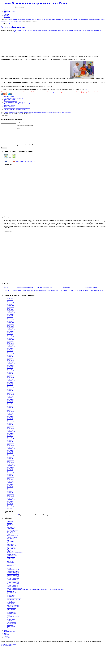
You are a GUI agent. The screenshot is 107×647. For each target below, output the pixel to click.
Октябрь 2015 (10, 413)
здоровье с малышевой (13, 515)
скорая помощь (11, 609)
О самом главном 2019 (13, 582)
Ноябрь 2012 (10, 463)
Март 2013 (10, 457)
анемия (10, 287)
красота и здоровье (12, 564)
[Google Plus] (4, 94)
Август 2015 (10, 416)
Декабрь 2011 (10, 478)
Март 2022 (10, 304)
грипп (53, 287)
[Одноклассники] (6, 94)
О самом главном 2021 (13, 585)
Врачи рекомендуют (12, 535)
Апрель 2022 (10, 302)
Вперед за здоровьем (12, 530)
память (52, 290)
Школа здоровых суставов (14, 627)
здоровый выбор (11, 545)
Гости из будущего (12, 537)
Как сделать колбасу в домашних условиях (15, 109)
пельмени (57, 112)
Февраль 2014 (10, 441)
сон (89, 290)
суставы (96, 290)
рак (77, 290)
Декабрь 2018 (10, 359)
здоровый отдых (11, 548)
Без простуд (10, 521)
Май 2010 (9, 505)
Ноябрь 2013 (10, 446)
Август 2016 (10, 399)
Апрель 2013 (10, 455)
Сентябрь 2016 (11, 397)
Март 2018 (10, 372)
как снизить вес (17, 290)
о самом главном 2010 (13, 569)
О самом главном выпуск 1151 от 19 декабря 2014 (17, 103)
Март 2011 (9, 491)
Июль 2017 (10, 383)
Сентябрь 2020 (11, 329)
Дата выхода (10, 538)
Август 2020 (10, 331)
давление (56, 287)
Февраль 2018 (10, 373)
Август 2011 (10, 484)
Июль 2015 (10, 417)
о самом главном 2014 (13, 575)
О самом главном (12, 19)
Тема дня (9, 618)
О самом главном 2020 (13, 584)
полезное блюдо (62, 290)
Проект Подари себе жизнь (14, 598)
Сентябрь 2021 (11, 312)
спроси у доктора (11, 613)
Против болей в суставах (13, 599)
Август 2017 (10, 382)
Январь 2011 (10, 494)
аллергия (6, 287)
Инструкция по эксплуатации (15, 552)
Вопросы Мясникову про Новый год (13, 98)
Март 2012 (10, 474)
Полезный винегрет (9, 96)
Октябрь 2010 (10, 498)
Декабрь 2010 (10, 495)
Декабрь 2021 (10, 308)
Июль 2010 (10, 502)
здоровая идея (10, 544)
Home (5, 630)
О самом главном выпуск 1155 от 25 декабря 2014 (17, 108)
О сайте (6, 15)
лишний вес (32, 290)
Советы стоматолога (12, 610)
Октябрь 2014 (10, 430)
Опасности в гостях (9, 106)
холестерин (7, 292)
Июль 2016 (10, 400)
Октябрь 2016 (10, 396)
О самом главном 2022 (13, 586)
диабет (65, 287)
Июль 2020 (10, 332)
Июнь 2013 (10, 453)
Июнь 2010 (10, 504)
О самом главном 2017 (13, 579)
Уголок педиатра (11, 622)
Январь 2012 (10, 477)
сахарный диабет (82, 290)
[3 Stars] (11, 113)
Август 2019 (10, 348)
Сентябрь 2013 (11, 448)
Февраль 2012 (10, 475)
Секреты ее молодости (13, 605)
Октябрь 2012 (10, 464)
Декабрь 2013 (10, 444)
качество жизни (11, 559)
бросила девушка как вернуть (8, 644)
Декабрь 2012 (10, 461)
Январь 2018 (10, 375)
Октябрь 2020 (10, 328)
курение (26, 290)
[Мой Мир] (11, 94)
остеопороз (48, 290)
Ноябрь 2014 (10, 429)
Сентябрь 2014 (11, 431)
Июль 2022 (10, 298)
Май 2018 (9, 369)
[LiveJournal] (13, 94)
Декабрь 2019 (10, 342)
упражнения (100, 290)
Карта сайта (7, 17)
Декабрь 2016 (10, 393)
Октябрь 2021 (10, 311)
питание (56, 290)
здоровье (72, 287)
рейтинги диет (11, 602)
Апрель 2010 (10, 506)
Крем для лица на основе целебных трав (14, 102)
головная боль (48, 287)
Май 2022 (9, 301)
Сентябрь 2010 (11, 499)
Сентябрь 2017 (11, 380)
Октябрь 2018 (10, 362)
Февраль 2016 (10, 407)
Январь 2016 (10, 409)
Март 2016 (10, 406)
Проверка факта (11, 595)
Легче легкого (10, 565)
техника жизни (11, 619)
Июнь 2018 (10, 368)
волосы (35, 287)
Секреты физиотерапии (13, 606)
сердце (87, 290)
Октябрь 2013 (10, 447)
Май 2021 (9, 318)
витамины (30, 287)
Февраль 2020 (10, 339)
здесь (87, 89)
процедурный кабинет (13, 601)
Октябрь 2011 (10, 481)
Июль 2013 (10, 451)
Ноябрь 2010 (10, 497)
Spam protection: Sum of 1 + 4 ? (25, 145)
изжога (78, 287)
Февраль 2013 (10, 458)
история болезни (11, 554)
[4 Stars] (16, 113)
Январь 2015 (10, 426)
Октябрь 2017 (10, 379)
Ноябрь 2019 (10, 344)
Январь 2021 (10, 324)
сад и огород (10, 603)
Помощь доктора (11, 593)
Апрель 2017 (10, 387)
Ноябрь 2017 (10, 378)
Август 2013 (10, 450)
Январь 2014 (10, 443)
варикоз (25, 287)
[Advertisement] (14, 44)
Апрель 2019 (10, 353)
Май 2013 (9, 454)
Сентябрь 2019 (11, 346)
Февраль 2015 (10, 424)
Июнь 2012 (10, 470)
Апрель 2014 (10, 438)
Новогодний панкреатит (10, 101)
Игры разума (10, 550)
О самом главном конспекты (52, 19)
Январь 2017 (10, 392)
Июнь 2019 (10, 351)
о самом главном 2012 (38, 19)
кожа (24, 290)
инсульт (87, 287)
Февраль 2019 (10, 356)
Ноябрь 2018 (10, 361)
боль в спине (20, 287)
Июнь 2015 (10, 419)
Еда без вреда (10, 541)
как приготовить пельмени (11, 112)
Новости (9, 568)
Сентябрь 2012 (11, 465)
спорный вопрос (11, 612)
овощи (39, 290)
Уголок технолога (11, 623)
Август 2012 (10, 467)
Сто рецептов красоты (13, 616)
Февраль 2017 (10, 390)
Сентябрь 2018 (11, 363)
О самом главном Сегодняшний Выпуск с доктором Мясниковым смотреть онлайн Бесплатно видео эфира (35, 589)
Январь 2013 (10, 460)
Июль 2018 (10, 366)
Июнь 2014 (10, 436)
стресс (92, 290)
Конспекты (28, 19)
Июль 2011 (10, 485)
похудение (67, 290)
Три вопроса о (10, 620)
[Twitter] (9, 94)
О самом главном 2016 (13, 578)
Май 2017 (9, 386)
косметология (10, 562)
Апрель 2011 (10, 489)
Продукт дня (17, 21)
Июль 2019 (10, 349)
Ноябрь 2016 (10, 395)
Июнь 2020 (10, 334)
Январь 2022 (10, 307)
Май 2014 (9, 437)
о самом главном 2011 (13, 571)
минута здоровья (11, 567)
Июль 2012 (10, 468)
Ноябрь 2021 (10, 310)
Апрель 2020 (10, 336)
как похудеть (21, 19)
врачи (8, 534)
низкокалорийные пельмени (46, 112)
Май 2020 (9, 335)
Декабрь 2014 (10, 427)
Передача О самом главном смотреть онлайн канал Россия (34, 3)
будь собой (10, 524)
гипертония (41, 287)
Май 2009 (9, 508)
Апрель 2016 (10, 404)
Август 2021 (10, 314)
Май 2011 (9, 488)
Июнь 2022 (10, 300)
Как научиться (11, 557)
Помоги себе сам (11, 592)
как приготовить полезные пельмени (29, 112)
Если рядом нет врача (12, 542)
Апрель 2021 (10, 319)
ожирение (43, 290)
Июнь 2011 (10, 487)
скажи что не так (11, 608)
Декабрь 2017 (10, 376)
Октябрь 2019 (10, 345)
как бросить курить (12, 555)
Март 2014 (10, 440)
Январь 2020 (10, 341)
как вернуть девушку (6, 645)
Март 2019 (10, 355)
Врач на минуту (11, 531)
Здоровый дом (11, 547)
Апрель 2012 (10, 472)
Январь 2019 (10, 358)
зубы (76, 287)
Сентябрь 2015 (11, 414)
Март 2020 (10, 338)
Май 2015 (9, 420)
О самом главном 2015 (13, 576)
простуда (73, 290)
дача (8, 540)
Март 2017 (10, 389)
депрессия (61, 287)
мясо (37, 290)
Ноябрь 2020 (10, 327)
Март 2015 (10, 423)
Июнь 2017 (10, 385)
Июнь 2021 (10, 317)
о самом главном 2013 (13, 574)
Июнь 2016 (10, 402)
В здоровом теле (11, 527)
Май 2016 (9, 403)
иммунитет (83, 287)
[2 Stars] (7, 113)
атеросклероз (14, 287)
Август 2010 (10, 501)
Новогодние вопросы (9, 105)
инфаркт (91, 287)
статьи (8, 615)
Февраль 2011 (10, 492)
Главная (6, 10)
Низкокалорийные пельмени (13, 27)
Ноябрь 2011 (10, 480)
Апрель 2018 (10, 370)
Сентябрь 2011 (11, 482)
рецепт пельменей (66, 112)
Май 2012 (9, 471)
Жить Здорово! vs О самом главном (25, 161)
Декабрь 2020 (10, 325)
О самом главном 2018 (13, 581)
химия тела (10, 625)
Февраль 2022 (10, 305)
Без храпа (9, 523)
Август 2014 (10, 433)
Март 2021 (10, 321)
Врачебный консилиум (13, 533)
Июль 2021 (10, 315)
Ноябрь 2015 (10, 412)
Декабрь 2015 (10, 410)
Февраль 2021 (10, 322)
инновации (10, 551)
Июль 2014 (10, 434)
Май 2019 (9, 352)
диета (68, 287)
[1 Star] (3, 113)
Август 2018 (10, 365)
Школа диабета (11, 626)
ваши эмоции (10, 528)
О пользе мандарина (9, 99)
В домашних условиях (13, 525)
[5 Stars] (21, 113)
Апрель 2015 (10, 421)
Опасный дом (10, 591)
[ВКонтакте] (2, 94)
